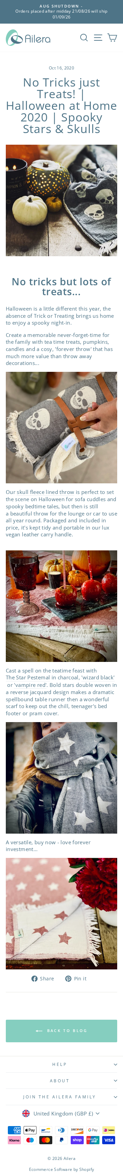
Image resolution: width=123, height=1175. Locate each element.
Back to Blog (66, 1030)
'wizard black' (97, 677)
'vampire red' (30, 684)
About (60, 1080)
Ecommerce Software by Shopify (61, 1169)
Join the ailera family (59, 1096)
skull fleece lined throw (45, 491)
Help (59, 1064)
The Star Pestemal (28, 677)
